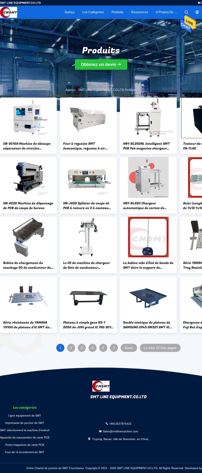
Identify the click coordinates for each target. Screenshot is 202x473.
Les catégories (93, 12)
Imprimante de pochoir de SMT (24, 422)
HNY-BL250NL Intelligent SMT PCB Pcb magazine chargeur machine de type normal (146, 146)
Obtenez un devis (98, 64)
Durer (129, 348)
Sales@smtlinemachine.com (120, 431)
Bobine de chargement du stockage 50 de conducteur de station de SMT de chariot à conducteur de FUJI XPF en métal (27, 265)
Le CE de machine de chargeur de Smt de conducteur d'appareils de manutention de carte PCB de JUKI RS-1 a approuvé (87, 265)
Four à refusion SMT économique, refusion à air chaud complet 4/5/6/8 (84, 146)
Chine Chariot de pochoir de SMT (47, 468)
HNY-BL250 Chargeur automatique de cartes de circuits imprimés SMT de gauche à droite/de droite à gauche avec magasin (145, 205)
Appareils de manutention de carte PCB (24, 437)
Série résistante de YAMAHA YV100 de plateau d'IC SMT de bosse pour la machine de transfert (26, 325)
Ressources (139, 12)
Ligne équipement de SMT (24, 415)
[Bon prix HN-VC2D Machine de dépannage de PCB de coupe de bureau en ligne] (28, 177)
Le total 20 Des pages (160, 348)
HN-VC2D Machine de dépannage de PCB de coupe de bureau (28, 205)
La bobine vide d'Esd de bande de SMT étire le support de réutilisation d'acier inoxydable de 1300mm (148, 265)
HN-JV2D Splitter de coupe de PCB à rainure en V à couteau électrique (86, 205)
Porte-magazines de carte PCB (24, 444)
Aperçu (70, 12)
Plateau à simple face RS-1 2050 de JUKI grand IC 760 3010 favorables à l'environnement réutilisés (88, 325)
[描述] (186, 12)
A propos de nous (168, 12)
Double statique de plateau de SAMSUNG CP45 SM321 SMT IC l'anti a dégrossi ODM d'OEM (146, 325)
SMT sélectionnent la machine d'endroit (24, 430)
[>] (114, 348)
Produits (117, 12)
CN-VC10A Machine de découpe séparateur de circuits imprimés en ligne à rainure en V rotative (28, 146)
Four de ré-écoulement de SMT (24, 452)
